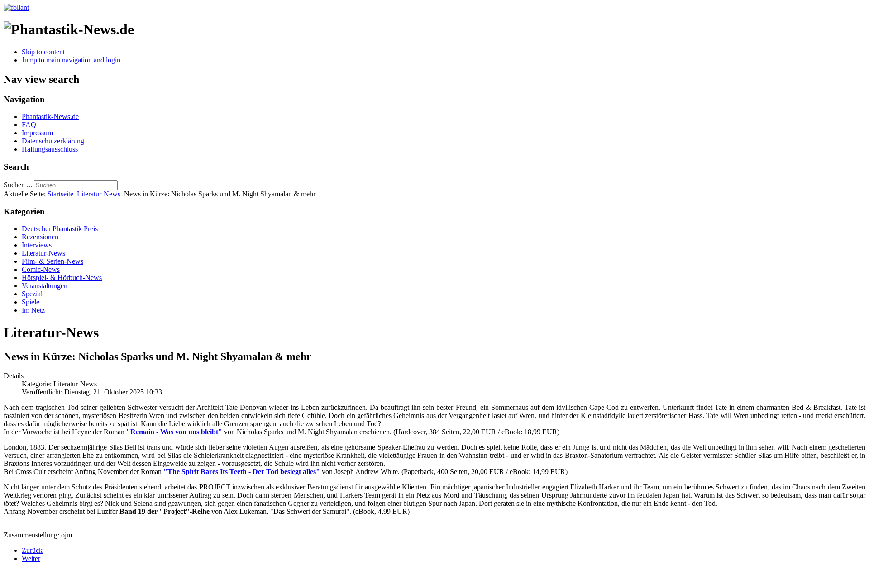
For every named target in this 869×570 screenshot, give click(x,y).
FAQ (29, 124)
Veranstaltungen (44, 286)
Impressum (37, 133)
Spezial (32, 294)
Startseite (60, 194)
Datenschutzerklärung (53, 141)
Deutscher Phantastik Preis (60, 229)
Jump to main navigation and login (71, 60)
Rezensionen (40, 237)
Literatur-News (98, 194)
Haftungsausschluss (50, 149)
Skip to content (43, 52)
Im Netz (33, 310)
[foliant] (16, 7)
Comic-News (41, 269)
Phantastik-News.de (50, 116)
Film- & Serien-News (52, 261)
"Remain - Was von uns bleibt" (174, 432)
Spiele (30, 302)
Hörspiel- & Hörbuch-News (62, 277)
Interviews (37, 245)
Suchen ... (18, 185)
